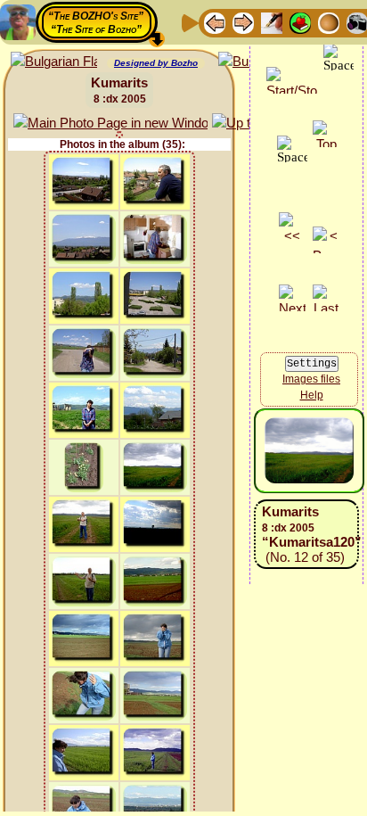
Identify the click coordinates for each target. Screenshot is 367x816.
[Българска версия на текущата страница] (54, 62)
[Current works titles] (328, 21)
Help (311, 395)
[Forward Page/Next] (243, 21)
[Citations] (300, 21)
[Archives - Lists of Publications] (271, 21)
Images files (311, 379)
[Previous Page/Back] (214, 21)
